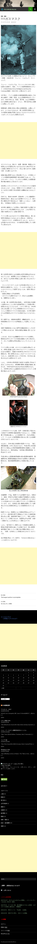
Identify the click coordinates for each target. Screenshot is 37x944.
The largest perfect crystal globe (10, 596)
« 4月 (2, 688)
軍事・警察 (3, 16)
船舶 (2, 816)
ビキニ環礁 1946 (5, 720)
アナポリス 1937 (6, 709)
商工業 (3, 800)
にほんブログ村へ (6, 765)
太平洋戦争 (4, 803)
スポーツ (3, 790)
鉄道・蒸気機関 (5, 823)
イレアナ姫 (4, 740)
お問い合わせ (6, 890)
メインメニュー (35, 9)
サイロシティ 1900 (6, 602)
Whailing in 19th (5, 749)
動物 (2, 797)
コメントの (5, 930)
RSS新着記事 (6, 705)
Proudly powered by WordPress (8, 941)
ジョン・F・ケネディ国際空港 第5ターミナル (13, 730)
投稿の (4, 927)
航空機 (3, 813)
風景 (2, 826)
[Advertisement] (18, 140)
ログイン (3, 924)
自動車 (3, 810)
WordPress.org (5, 933)
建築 (2, 806)
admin (14, 22)
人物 (2, 794)
